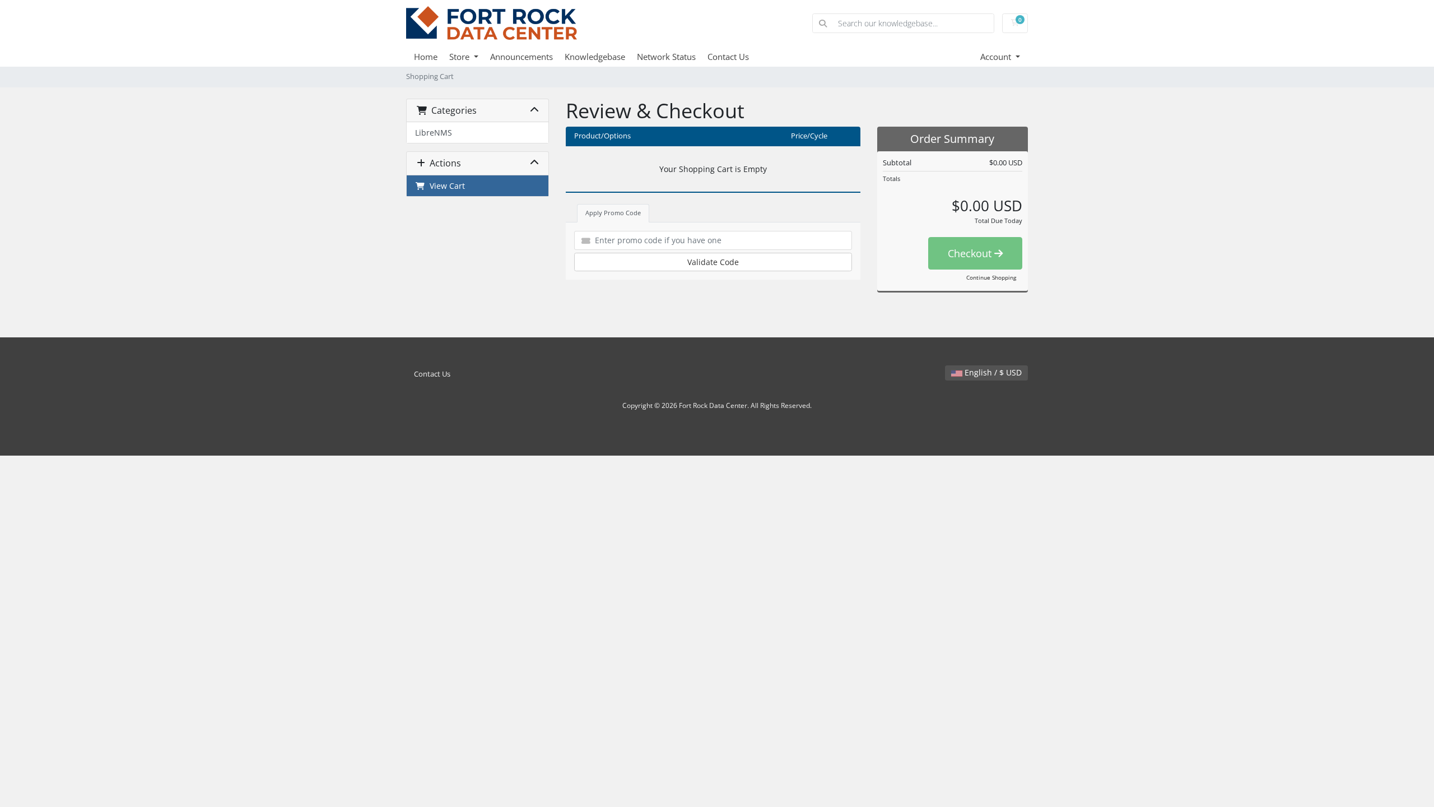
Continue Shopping (991, 277)
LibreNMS (433, 132)
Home (425, 56)
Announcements (521, 56)
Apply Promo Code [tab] (613, 212)
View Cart (445, 185)
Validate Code (713, 262)
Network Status (666, 56)
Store (460, 56)
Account (996, 56)
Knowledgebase (595, 56)
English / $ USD (992, 372)
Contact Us (728, 56)
